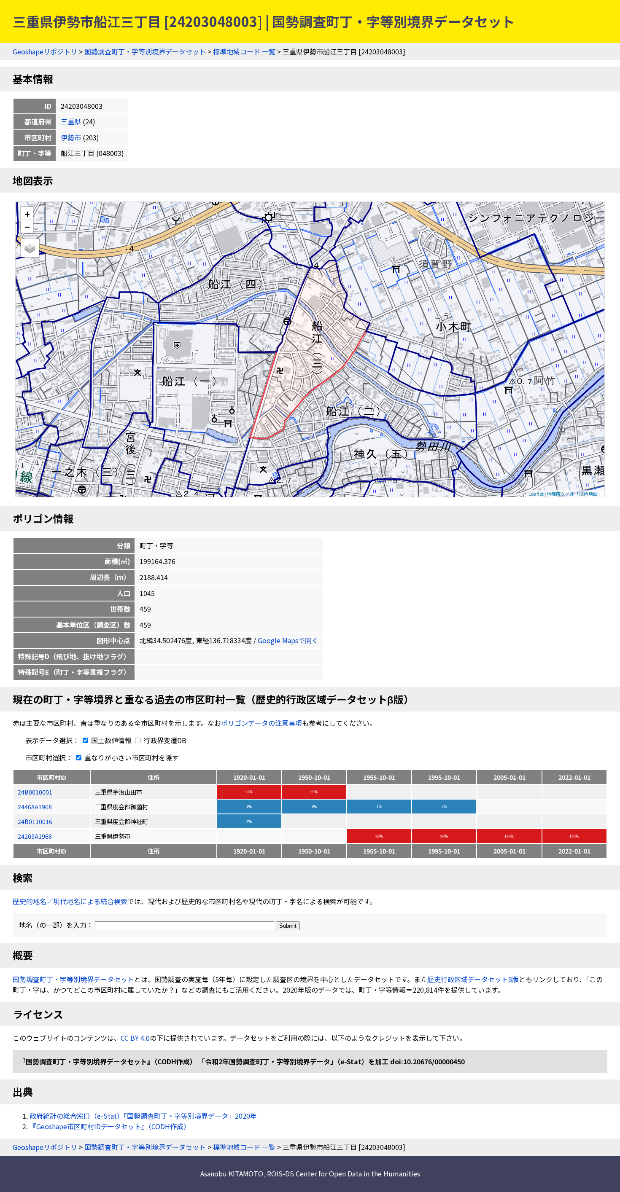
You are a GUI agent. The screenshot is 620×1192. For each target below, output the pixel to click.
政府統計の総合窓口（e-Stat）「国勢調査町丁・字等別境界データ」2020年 (143, 1116)
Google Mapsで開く (288, 640)
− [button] (27, 226)
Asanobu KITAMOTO (231, 1173)
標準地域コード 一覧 (244, 51)
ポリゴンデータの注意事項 (261, 723)
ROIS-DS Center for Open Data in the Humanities (343, 1173)
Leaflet (536, 493)
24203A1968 (35, 836)
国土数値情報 (111, 740)
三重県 (71, 121)
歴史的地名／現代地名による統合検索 (70, 901)
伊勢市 (71, 137)
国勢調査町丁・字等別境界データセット (145, 51)
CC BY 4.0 (135, 1038)
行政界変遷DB (164, 740)
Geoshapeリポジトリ (45, 51)
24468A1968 (35, 806)
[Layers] (30, 248)
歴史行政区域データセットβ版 (473, 979)
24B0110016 (35, 821)
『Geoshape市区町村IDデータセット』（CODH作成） (110, 1126)
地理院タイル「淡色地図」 (574, 493)
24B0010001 (35, 791)
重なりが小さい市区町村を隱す (131, 757)
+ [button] (27, 213)
